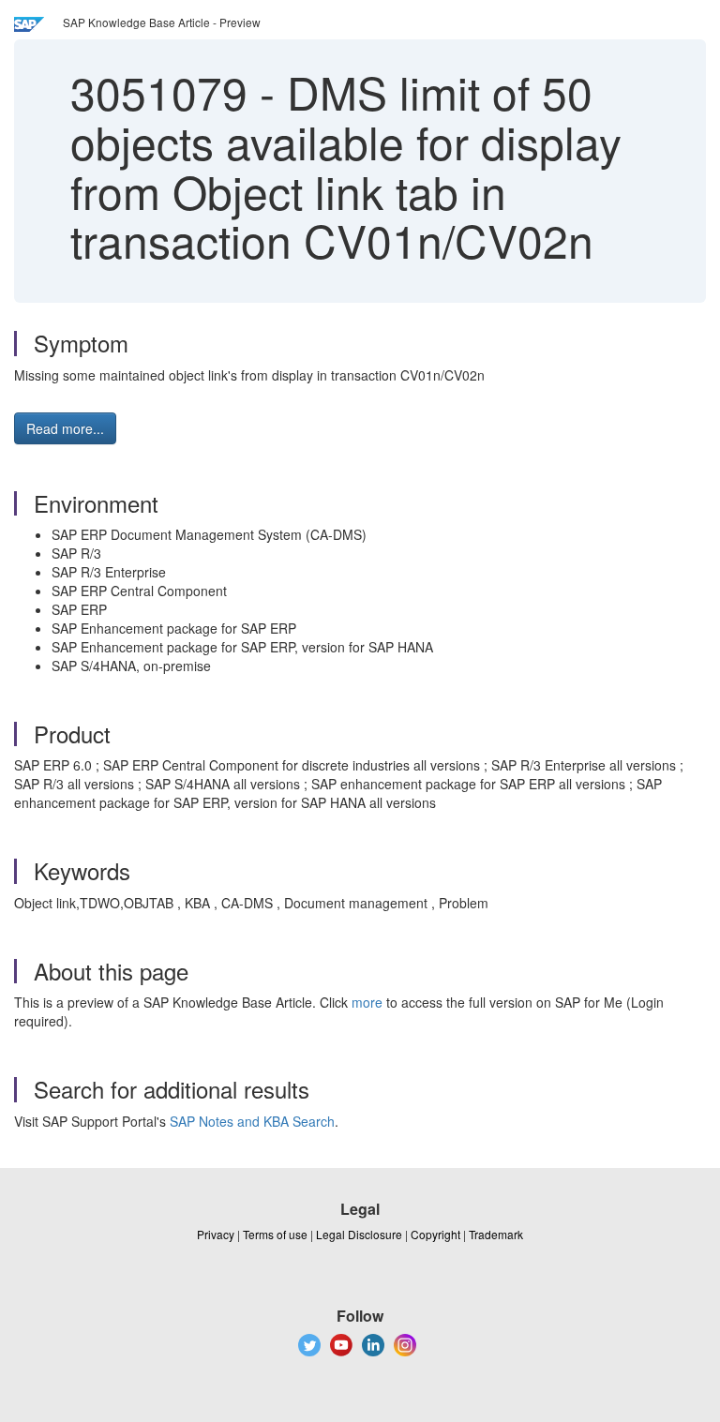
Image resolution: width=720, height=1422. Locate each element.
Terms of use (275, 1234)
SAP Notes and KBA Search (252, 1121)
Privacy (215, 1234)
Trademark (496, 1234)
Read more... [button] (65, 428)
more (367, 1002)
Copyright (435, 1234)
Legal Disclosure (359, 1234)
